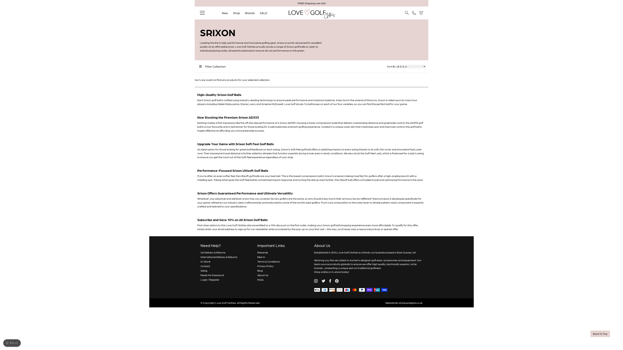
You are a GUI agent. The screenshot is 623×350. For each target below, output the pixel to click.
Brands (250, 13)
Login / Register (210, 279)
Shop (236, 13)
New (225, 13)
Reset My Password (212, 275)
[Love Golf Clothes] (311, 12)
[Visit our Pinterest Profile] (337, 281)
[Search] (407, 13)
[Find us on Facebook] (330, 281)
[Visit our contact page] (414, 13)
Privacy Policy (265, 266)
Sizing (204, 270)
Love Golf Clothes (225, 302)
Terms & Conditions (268, 261)
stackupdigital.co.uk (410, 302)
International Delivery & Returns (219, 256)
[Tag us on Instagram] (316, 281)
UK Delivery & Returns (213, 252)
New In (261, 256)
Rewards (262, 252)
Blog (260, 270)
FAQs (260, 279)
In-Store (205, 261)
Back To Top (600, 333)
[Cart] (421, 13)
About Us (262, 275)
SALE (263, 13)
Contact (205, 266)
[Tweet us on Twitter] (323, 281)
